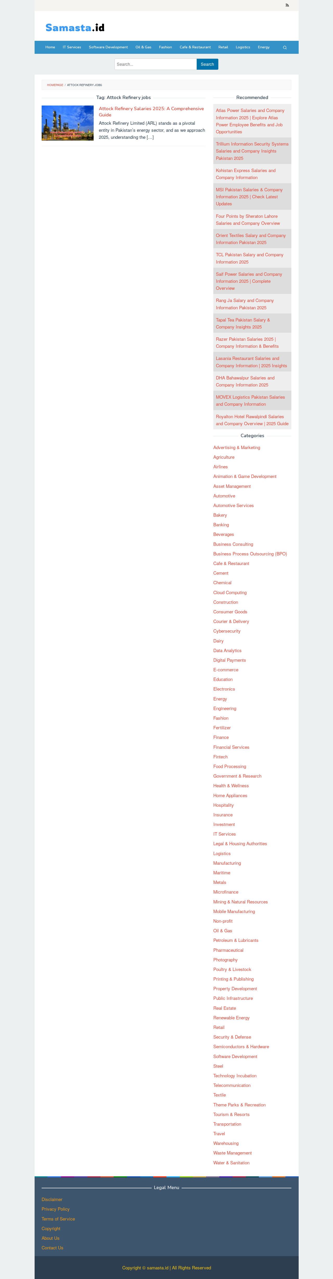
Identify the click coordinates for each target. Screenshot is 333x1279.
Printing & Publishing (233, 979)
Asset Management (232, 486)
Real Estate (224, 1008)
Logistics (222, 853)
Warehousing (226, 1143)
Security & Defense (232, 1037)
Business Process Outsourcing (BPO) (250, 553)
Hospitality (223, 805)
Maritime (221, 872)
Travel (219, 1133)
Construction (225, 602)
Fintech (220, 756)
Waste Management (232, 1153)
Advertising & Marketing (236, 447)
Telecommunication (232, 1085)
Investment (224, 824)
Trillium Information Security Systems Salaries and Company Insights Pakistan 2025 (252, 151)
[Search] (284, 47)
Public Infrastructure (233, 998)
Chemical (222, 582)
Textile (219, 1095)
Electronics (224, 689)
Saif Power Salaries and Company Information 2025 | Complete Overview (249, 281)
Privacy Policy (56, 1208)
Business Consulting (233, 544)
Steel (218, 1065)
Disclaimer (52, 1199)
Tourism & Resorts (231, 1114)
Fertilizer (222, 727)
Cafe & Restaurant (231, 563)
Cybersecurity (227, 631)
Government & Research (237, 776)
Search (207, 64)
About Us (51, 1238)
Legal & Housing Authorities (240, 843)
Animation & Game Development (245, 476)
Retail (219, 1027)
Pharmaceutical (228, 950)
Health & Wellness (231, 785)
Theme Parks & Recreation (239, 1104)
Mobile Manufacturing (234, 911)
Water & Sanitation (231, 1162)
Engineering (224, 708)
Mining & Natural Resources (240, 901)
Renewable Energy (231, 1017)
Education (223, 679)
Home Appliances (230, 795)
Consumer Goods (230, 611)
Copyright (51, 1228)
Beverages (223, 534)
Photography (225, 959)
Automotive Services (233, 505)
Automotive (224, 495)
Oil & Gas (222, 930)
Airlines (220, 466)
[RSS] (287, 5)
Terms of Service (58, 1218)
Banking (221, 524)
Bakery (220, 515)
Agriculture (223, 457)
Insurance (223, 814)
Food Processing (229, 766)
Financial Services (231, 747)
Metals (219, 882)
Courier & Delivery (231, 621)
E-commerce (225, 669)
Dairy (218, 640)
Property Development (235, 988)
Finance (221, 737)
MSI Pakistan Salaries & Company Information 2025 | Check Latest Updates (249, 196)
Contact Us (52, 1247)
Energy (220, 698)
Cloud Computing (230, 592)
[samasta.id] (75, 27)
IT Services (224, 834)
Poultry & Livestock (232, 969)
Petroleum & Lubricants (236, 940)
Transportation (227, 1123)
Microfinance (225, 892)
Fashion (220, 718)
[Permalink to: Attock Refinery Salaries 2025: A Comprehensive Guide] (68, 122)
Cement (220, 573)
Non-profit (223, 921)
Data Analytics (227, 650)
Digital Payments (229, 660)
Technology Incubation (235, 1075)
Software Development (235, 1056)
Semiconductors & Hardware (241, 1046)
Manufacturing (227, 863)
